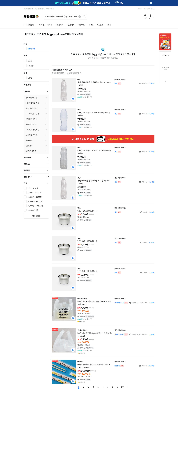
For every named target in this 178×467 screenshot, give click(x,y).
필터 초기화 (36, 216)
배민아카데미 (50, 9)
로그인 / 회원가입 (149, 9)
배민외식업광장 (28, 9)
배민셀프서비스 (39, 9)
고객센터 (139, 9)
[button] (145, 16)
